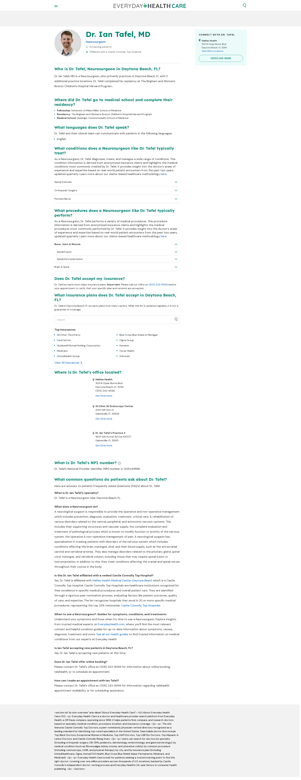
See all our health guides (112, 634)
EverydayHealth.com (111, 624)
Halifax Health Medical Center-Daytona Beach (122, 580)
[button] (244, 5)
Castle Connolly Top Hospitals (140, 605)
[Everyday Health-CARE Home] (150, 5)
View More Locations (212, 51)
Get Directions (103, 395)
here (163, 174)
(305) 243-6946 (158, 284)
